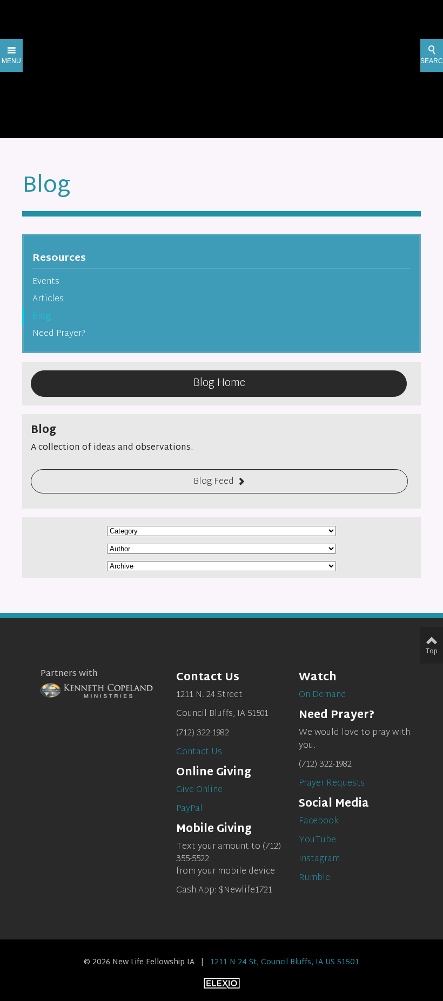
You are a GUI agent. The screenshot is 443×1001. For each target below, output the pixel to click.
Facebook (319, 821)
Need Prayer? (58, 334)
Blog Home (219, 383)
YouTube (317, 840)
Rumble (314, 878)
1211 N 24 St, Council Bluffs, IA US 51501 (284, 962)
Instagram (319, 859)
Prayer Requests (332, 784)
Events (45, 282)
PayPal (189, 809)
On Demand (322, 695)
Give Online (199, 790)
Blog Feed (213, 482)
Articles (48, 299)
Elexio (222, 983)
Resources (59, 258)
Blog (41, 316)
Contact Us (199, 752)
